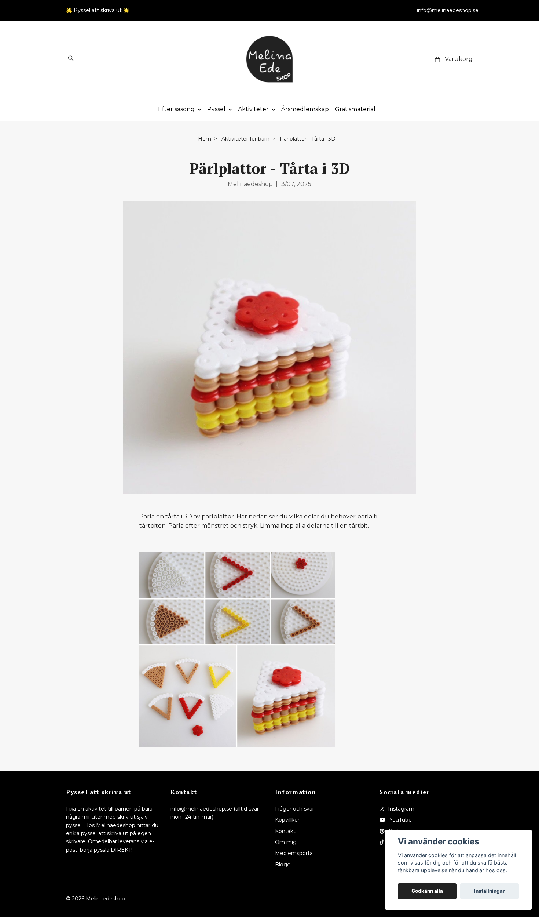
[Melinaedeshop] (269, 59)
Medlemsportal (294, 853)
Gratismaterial (355, 109)
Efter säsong (176, 109)
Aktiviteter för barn (245, 138)
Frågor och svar (294, 808)
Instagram (400, 808)
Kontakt (285, 831)
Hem (204, 138)
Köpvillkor (287, 819)
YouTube (400, 819)
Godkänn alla (427, 891)
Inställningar (489, 891)
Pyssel (216, 109)
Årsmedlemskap (305, 109)
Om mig (286, 842)
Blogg (283, 864)
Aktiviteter (253, 109)
